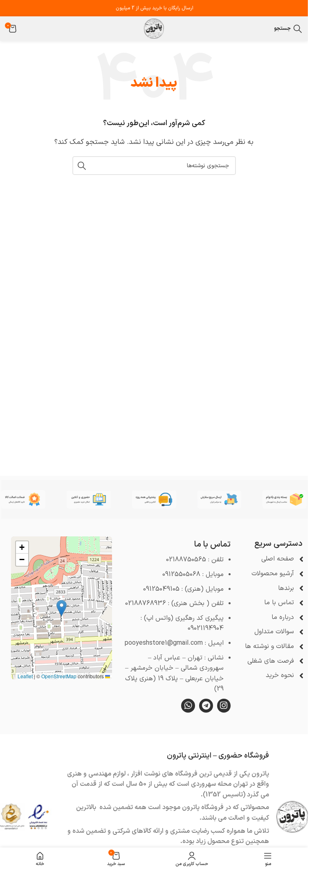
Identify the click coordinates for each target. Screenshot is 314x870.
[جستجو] (81, 165)
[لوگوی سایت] (154, 28)
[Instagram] (224, 706)
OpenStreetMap (58, 676)
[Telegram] (206, 706)
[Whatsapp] (188, 706)
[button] (61, 608)
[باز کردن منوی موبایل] (266, 28)
